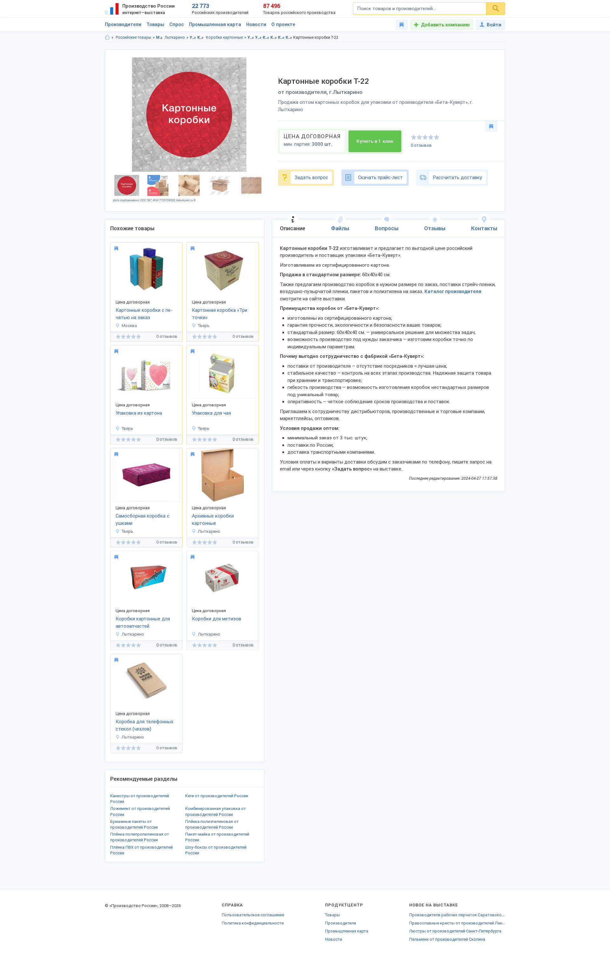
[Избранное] (402, 24)
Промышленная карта (215, 24)
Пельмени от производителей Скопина (447, 939)
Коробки (200, 37)
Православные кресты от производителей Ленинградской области (457, 923)
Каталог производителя (452, 291)
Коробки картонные (224, 37)
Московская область (159, 37)
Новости (256, 24)
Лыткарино (175, 37)
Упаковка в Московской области (250, 37)
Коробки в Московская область (266, 37)
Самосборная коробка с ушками (142, 519)
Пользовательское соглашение (253, 914)
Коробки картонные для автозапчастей (143, 622)
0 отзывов (421, 145)
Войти (494, 25)
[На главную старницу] (107, 37)
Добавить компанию (445, 25)
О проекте (283, 24)
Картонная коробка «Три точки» (219, 313)
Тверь (203, 325)
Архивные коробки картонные (213, 519)
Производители (123, 24)
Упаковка (193, 37)
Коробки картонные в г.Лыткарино (289, 37)
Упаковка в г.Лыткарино (258, 37)
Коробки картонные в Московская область (281, 37)
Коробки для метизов (216, 619)
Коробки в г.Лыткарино (273, 37)
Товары (155, 24)
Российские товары (133, 37)
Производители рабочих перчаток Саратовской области (457, 914)
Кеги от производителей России (216, 795)
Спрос (176, 24)
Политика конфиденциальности (253, 923)
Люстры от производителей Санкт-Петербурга (455, 931)
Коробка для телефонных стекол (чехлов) (144, 725)
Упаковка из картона (139, 413)
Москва (129, 325)
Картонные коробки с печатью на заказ (144, 313)
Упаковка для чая (211, 413)
